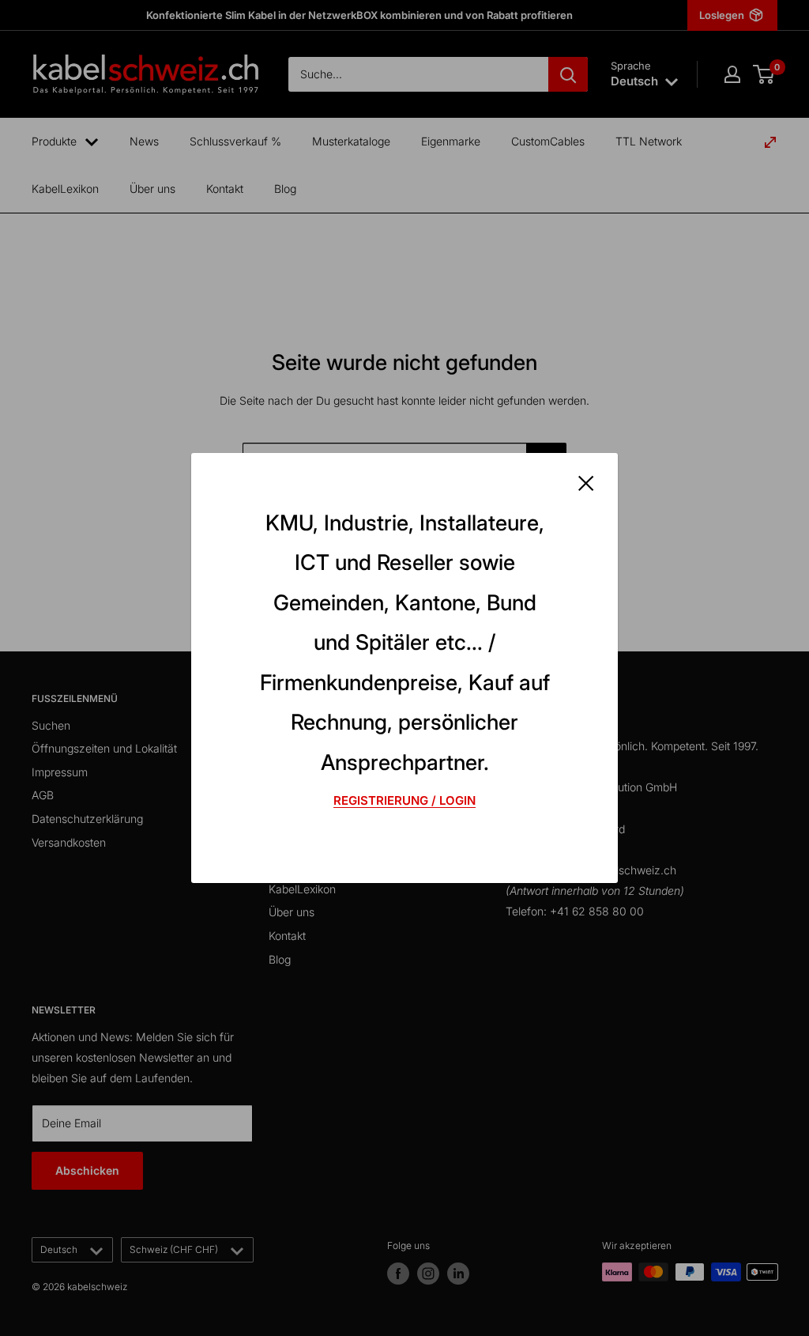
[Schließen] (586, 482)
